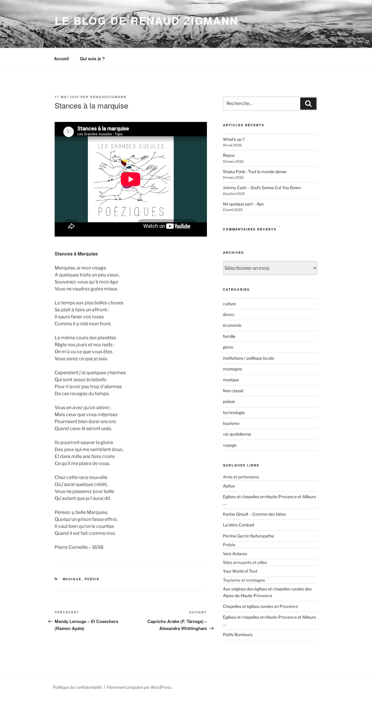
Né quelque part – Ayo (243, 203)
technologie (234, 412)
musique (72, 579)
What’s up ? (233, 139)
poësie (92, 579)
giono (228, 347)
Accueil (61, 58)
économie (232, 325)
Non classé (233, 390)
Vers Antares (235, 553)
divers (228, 314)
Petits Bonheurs (238, 634)
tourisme (231, 423)
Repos (229, 155)
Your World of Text (240, 571)
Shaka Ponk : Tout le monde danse (255, 171)
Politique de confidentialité (77, 687)
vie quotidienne (237, 434)
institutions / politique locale (248, 358)
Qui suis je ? (92, 58)
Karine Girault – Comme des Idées (254, 514)
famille (229, 336)
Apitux (229, 485)
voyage (230, 445)
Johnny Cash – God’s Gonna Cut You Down (262, 187)
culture (229, 303)
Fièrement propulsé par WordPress (139, 687)
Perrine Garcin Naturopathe (248, 535)
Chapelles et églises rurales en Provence (260, 606)
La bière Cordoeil (238, 524)
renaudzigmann (108, 97)
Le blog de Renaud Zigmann (146, 20)
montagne (232, 368)
